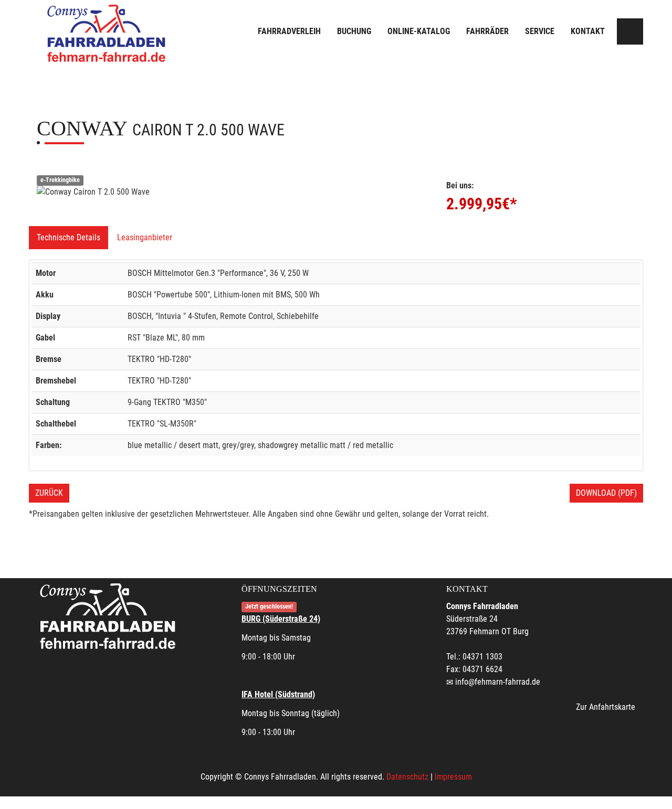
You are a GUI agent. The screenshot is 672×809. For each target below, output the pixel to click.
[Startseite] (107, 33)
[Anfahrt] (630, 31)
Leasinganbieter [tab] (144, 237)
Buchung (354, 31)
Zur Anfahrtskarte (605, 707)
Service (539, 31)
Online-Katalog (418, 31)
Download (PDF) (606, 493)
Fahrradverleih (289, 31)
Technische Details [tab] (68, 237)
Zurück (49, 493)
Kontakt (588, 31)
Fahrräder (487, 31)
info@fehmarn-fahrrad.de (497, 682)
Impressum (453, 777)
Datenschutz (407, 777)
